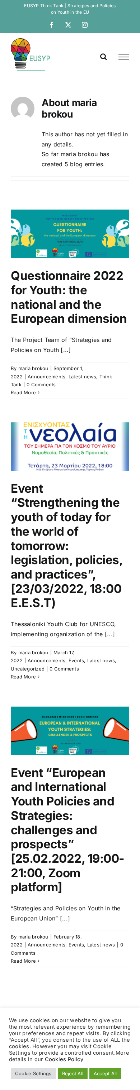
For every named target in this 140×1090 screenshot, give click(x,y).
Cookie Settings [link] (33, 1073)
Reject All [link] (72, 1073)
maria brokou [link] (33, 368)
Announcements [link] (46, 376)
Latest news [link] (83, 376)
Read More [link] (23, 392)
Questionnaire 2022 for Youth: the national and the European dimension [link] (69, 297)
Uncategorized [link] (28, 669)
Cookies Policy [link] (64, 1059)
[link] (52, 25)
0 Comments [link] (41, 384)
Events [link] (76, 660)
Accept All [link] (105, 1073)
